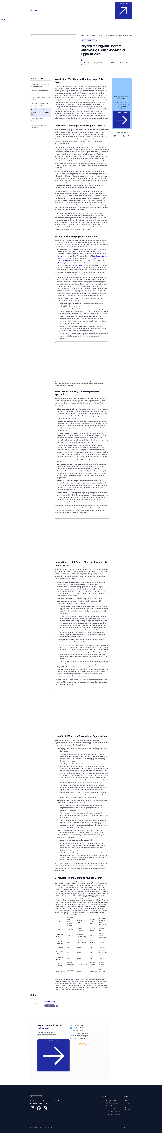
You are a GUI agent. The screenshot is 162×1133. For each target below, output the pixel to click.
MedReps (66, 261)
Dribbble (97, 256)
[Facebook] (39, 1108)
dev (88, 254)
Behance (105, 256)
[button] (115, 135)
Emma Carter (49, 1001)
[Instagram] (45, 1108)
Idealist (89, 258)
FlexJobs (80, 265)
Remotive (60, 256)
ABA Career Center (89, 261)
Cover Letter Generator (113, 1115)
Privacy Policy (128, 1128)
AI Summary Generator (113, 1109)
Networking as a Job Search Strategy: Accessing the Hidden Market (40, 112)
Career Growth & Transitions (88, 40)
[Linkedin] (32, 1108)
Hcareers (61, 263)
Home (127, 1100)
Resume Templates (111, 1106)
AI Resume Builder (111, 1100)
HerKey (60, 265)
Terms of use (126, 1126)
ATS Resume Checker (112, 1103)
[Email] (57, 1005)
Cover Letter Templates (113, 1112)
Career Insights (85, 35)
